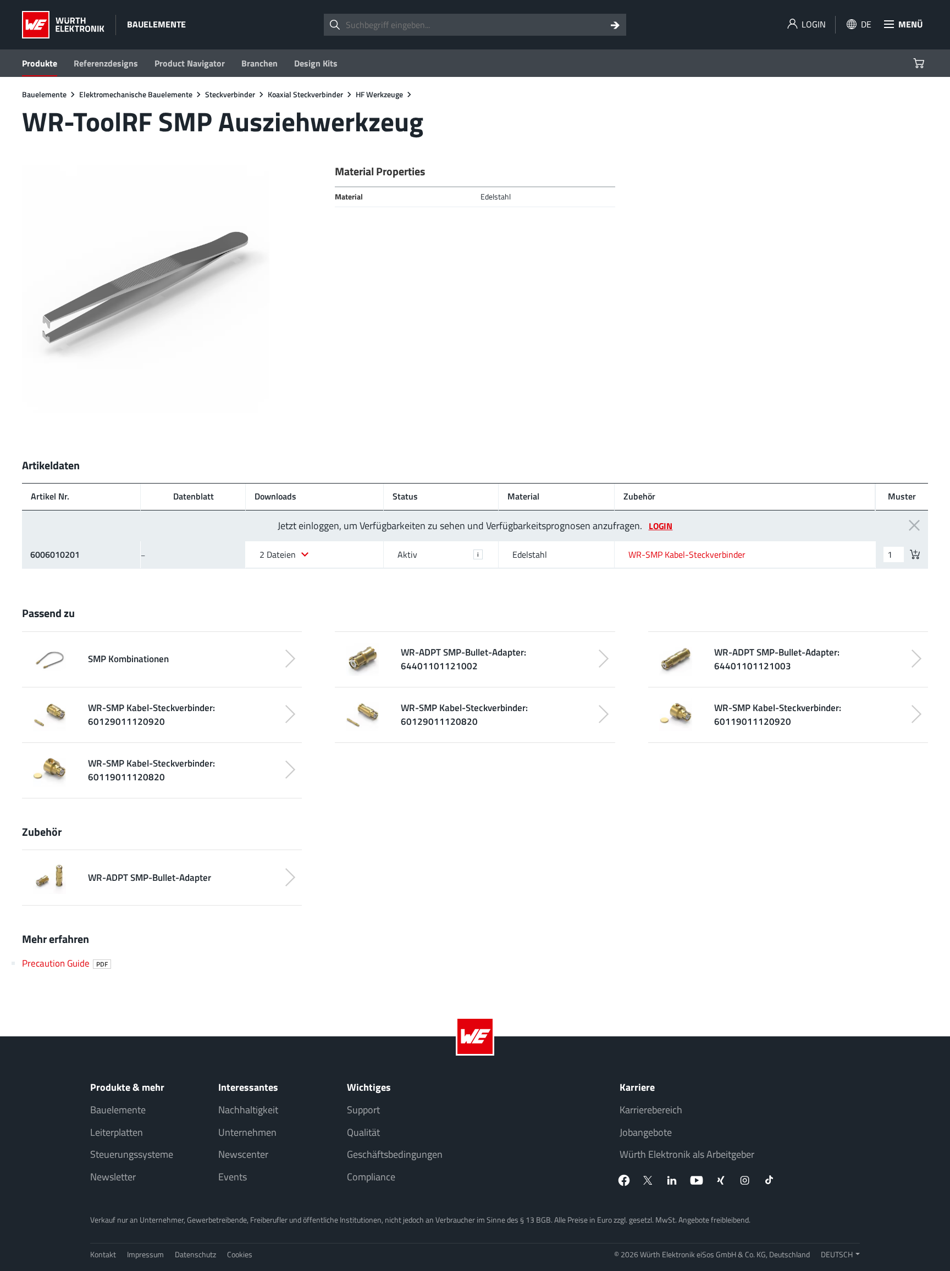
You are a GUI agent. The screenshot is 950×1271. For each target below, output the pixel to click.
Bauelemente (118, 1109)
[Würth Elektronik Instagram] (745, 1180)
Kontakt (103, 1254)
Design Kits (316, 63)
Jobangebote (646, 1132)
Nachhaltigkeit (248, 1109)
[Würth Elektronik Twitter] (648, 1180)
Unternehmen (247, 1132)
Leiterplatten (116, 1132)
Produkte (39, 63)
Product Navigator (189, 63)
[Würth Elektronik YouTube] (696, 1180)
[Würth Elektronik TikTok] (769, 1180)
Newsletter (113, 1176)
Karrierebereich (651, 1109)
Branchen (259, 63)
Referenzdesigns (106, 63)
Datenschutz (195, 1254)
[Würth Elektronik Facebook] (624, 1180)
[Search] (615, 25)
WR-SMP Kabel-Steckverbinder (686, 554)
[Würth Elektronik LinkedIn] (672, 1180)
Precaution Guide (65, 963)
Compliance (371, 1176)
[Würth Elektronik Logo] (63, 24)
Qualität (363, 1132)
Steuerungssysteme (131, 1154)
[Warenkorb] (920, 63)
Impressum (145, 1254)
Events (232, 1176)
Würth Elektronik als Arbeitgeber (687, 1154)
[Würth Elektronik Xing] (721, 1180)
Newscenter (243, 1154)
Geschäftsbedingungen (395, 1154)
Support (363, 1109)
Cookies (239, 1254)
